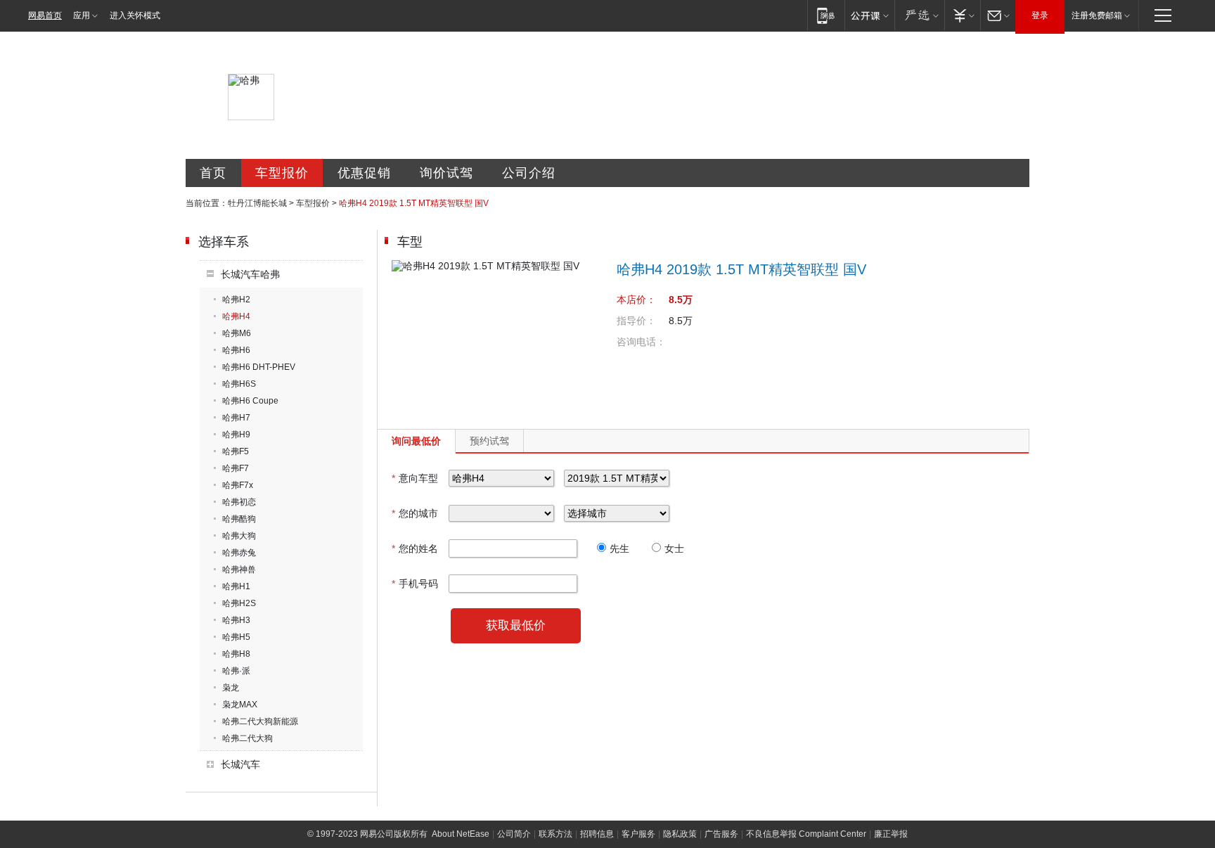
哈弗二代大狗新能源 (260, 721)
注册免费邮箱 (1097, 15)
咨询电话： (641, 341)
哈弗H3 (236, 620)
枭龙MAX (239, 704)
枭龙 (230, 688)
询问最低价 (416, 441)
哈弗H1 (236, 586)
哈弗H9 (236, 434)
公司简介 (514, 834)
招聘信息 (597, 834)
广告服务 (721, 834)
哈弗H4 (236, 316)
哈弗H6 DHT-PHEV (258, 367)
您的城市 (415, 513)
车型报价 (282, 173)
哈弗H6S (239, 384)
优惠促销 (364, 173)
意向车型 (415, 478)
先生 (619, 548)
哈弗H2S (239, 603)
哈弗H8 (236, 654)
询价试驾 (446, 173)
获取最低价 (516, 625)
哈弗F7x (237, 485)
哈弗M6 (236, 333)
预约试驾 (489, 441)
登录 (1039, 15)
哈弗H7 (236, 418)
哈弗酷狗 (239, 519)
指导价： (636, 320)
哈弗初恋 (239, 502)
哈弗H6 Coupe (250, 401)
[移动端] (825, 15)
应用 (81, 15)
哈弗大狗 (239, 536)
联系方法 (555, 834)
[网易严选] (919, 15)
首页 (213, 173)
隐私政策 (680, 834)
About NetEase (460, 834)
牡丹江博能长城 (257, 203)
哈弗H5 (236, 637)
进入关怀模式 (135, 15)
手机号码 (415, 583)
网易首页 (45, 15)
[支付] (962, 15)
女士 (674, 548)
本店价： (636, 299)
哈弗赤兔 (239, 553)
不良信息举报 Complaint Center (806, 834)
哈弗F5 (235, 451)
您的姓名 (415, 548)
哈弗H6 (236, 350)
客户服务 (638, 834)
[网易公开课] (869, 15)
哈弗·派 (236, 671)
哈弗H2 (236, 299)
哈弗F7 (235, 468)
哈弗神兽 (239, 569)
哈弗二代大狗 (247, 738)
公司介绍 (528, 173)
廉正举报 (891, 834)
